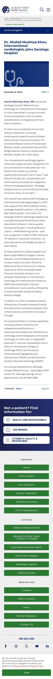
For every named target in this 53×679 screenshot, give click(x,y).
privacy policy (20, 666)
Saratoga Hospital (26, 564)
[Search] (42, 9)
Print (44, 92)
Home (6, 18)
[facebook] (5, 646)
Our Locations (27, 484)
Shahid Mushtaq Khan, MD (19, 101)
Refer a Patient (26, 598)
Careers (26, 590)
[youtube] (36, 646)
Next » (19, 389)
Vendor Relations (26, 616)
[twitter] (26, 646)
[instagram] (16, 646)
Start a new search (16, 24)
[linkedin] (47, 646)
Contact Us (26, 624)
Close (26, 672)
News (26, 607)
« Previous (9, 389)
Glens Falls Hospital (26, 555)
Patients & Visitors (26, 501)
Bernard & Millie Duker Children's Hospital (26, 537)
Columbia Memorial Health (26, 547)
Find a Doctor (26, 476)
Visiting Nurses (26, 572)
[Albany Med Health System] (15, 10)
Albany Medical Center (26, 527)
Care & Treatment (26, 493)
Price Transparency (26, 510)
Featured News (15, 18)
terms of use (37, 666)
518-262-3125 (26, 638)
